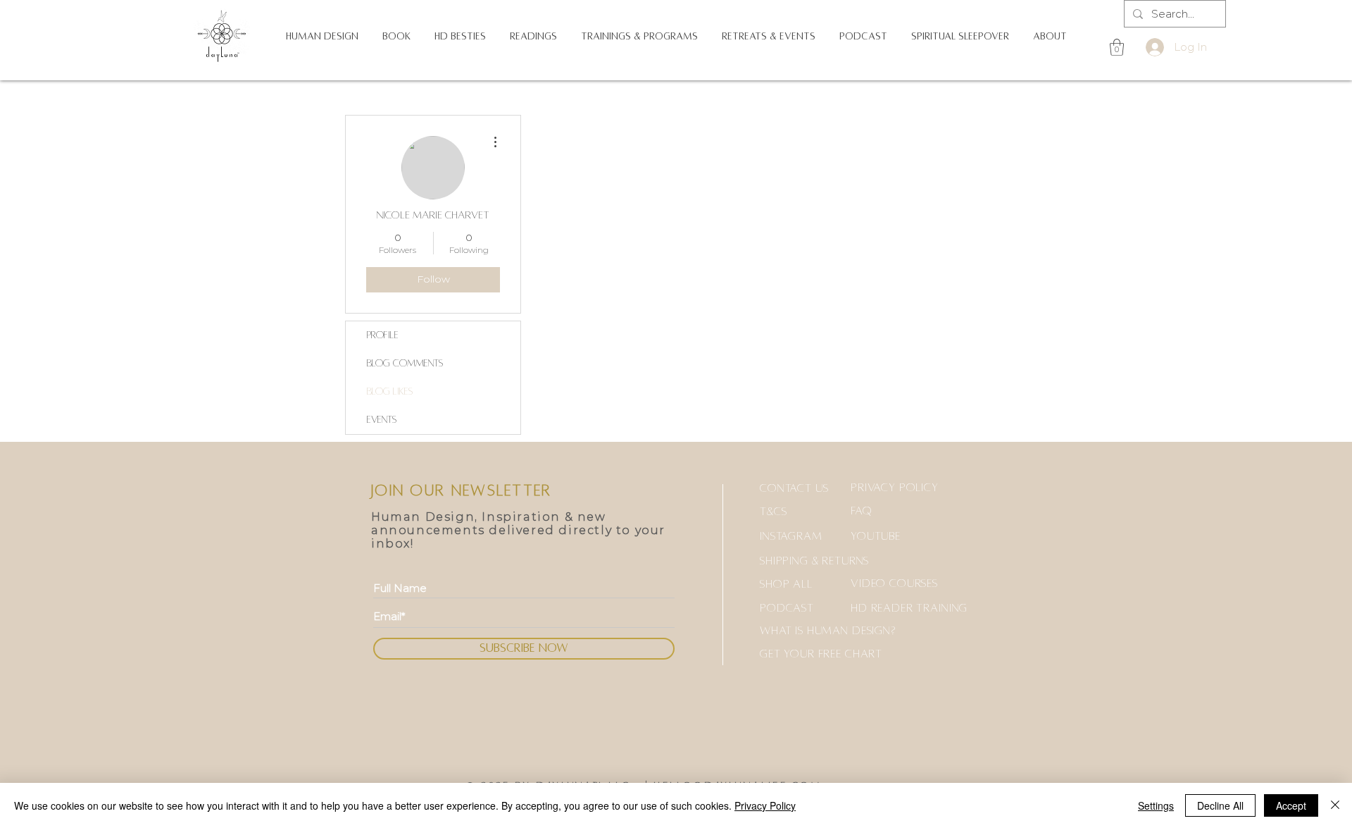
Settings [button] (1156, 805)
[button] (322, 36)
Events (381, 419)
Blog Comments (405, 363)
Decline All (1220, 805)
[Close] (1335, 805)
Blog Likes (390, 391)
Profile (383, 335)
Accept (1291, 805)
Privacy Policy (765, 805)
